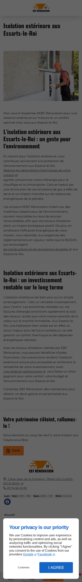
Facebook (45, 554)
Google (28, 554)
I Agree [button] (56, 567)
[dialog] (41, 548)
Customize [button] (23, 567)
